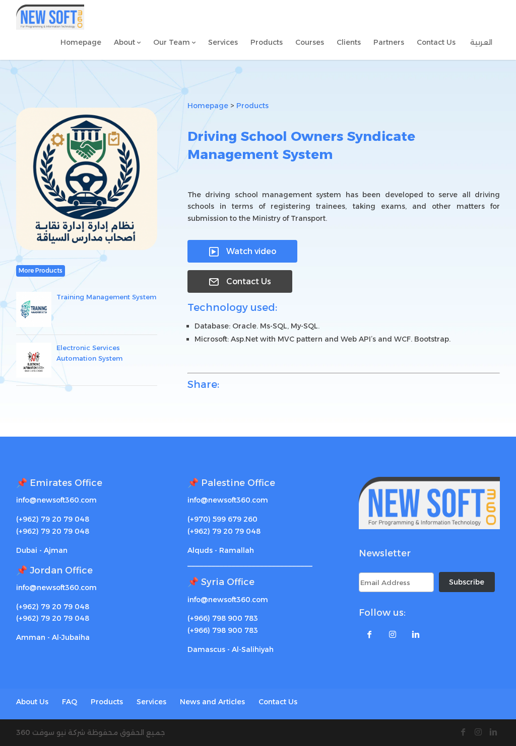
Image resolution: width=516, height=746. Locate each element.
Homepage (207, 105)
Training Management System (106, 297)
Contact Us (240, 282)
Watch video (242, 251)
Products (252, 105)
